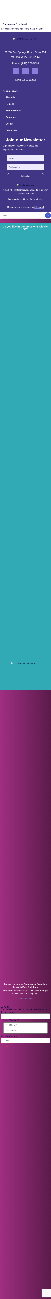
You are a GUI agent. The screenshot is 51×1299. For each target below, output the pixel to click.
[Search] (48, 215)
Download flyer (26, 999)
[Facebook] (16, 71)
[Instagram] (25, 71)
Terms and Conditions (18, 199)
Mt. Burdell (39, 207)
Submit (7, 1046)
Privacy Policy (36, 199)
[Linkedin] (35, 71)
